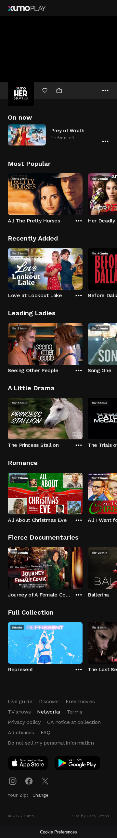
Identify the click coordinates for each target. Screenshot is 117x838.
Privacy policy (24, 722)
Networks (48, 712)
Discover (49, 701)
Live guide (20, 701)
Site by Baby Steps (90, 816)
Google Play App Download (77, 764)
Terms (74, 712)
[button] (58, 134)
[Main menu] (105, 8)
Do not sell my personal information (51, 743)
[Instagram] (13, 781)
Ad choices (21, 732)
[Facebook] (29, 781)
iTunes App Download (28, 764)
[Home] (27, 8)
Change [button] (40, 795)
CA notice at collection (74, 722)
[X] (45, 781)
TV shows (19, 712)
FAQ (45, 732)
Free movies (80, 701)
